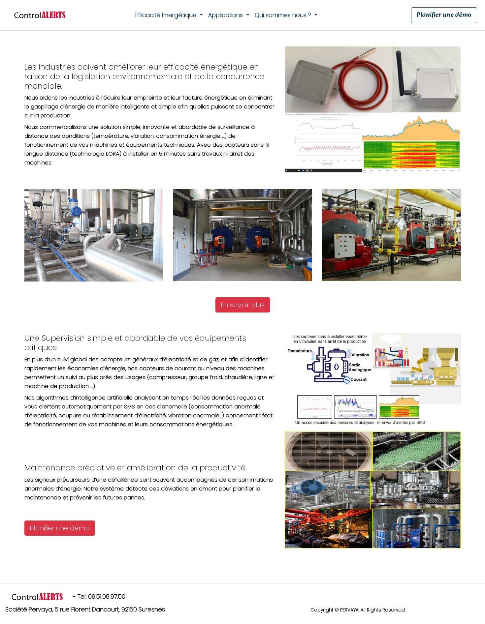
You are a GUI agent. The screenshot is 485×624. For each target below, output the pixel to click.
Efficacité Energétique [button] (166, 15)
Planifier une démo (444, 15)
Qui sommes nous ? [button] (284, 15)
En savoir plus (243, 305)
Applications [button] (226, 15)
